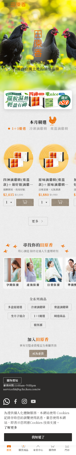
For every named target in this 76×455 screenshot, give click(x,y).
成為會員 (38, 353)
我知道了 (38, 437)
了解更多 (10, 427)
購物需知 (12, 380)
